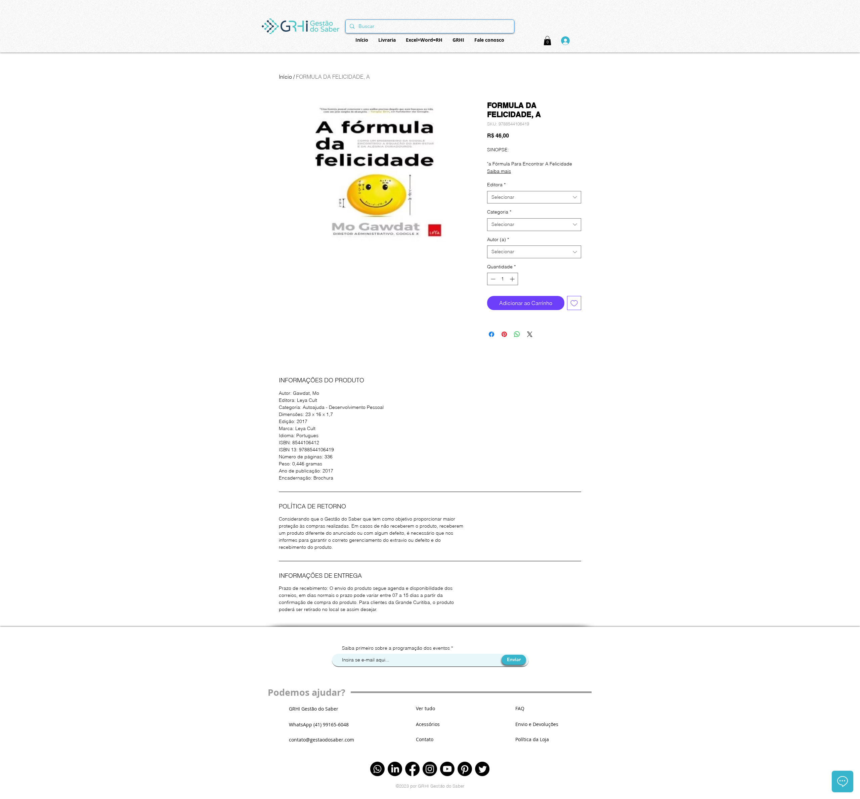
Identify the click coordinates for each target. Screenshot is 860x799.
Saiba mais (499, 171)
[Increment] (513, 279)
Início (285, 76)
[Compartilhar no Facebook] (491, 334)
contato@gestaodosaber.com (321, 739)
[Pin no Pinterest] (504, 334)
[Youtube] (447, 769)
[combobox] (534, 197)
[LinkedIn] (395, 769)
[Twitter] (482, 769)
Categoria (499, 212)
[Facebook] (412, 769)
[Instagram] (430, 769)
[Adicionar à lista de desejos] (574, 303)
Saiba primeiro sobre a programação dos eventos (396, 648)
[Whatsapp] (377, 769)
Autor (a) (498, 239)
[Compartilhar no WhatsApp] (517, 334)
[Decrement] (492, 279)
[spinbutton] (503, 279)
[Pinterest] (465, 769)
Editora (496, 185)
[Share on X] (530, 334)
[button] (547, 40)
